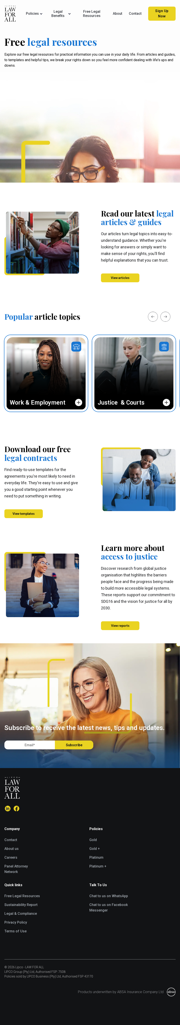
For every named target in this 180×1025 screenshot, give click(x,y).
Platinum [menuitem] (96, 857)
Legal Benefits (58, 13)
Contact (135, 13)
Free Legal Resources (92, 13)
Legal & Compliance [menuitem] (20, 913)
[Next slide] (165, 316)
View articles (120, 278)
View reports (120, 625)
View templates (24, 513)
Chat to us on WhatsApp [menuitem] (108, 896)
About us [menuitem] (11, 849)
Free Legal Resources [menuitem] (22, 896)
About (117, 13)
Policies (32, 13)
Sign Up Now (162, 13)
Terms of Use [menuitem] (15, 931)
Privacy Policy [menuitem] (15, 922)
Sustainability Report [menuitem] (21, 905)
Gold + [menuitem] (94, 849)
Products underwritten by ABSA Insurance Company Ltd (121, 992)
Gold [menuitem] (93, 840)
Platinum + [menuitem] (97, 866)
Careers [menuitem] (10, 857)
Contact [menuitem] (10, 840)
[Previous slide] (153, 316)
